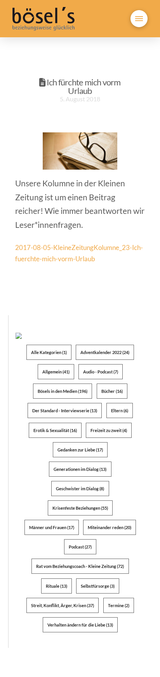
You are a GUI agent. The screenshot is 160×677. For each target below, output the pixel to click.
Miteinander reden (109, 527)
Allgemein (56, 371)
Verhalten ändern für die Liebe (80, 624)
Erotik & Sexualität (55, 430)
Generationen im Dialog (80, 469)
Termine (118, 605)
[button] (139, 18)
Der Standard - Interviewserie (64, 410)
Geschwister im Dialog (80, 488)
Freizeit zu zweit (108, 430)
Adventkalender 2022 (104, 352)
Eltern (119, 410)
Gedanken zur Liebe (80, 449)
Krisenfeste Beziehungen (80, 507)
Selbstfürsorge (98, 585)
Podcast (80, 546)
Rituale (56, 585)
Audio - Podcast (100, 371)
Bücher (112, 391)
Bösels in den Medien (62, 391)
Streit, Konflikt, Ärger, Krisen (62, 605)
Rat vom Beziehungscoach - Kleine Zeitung (80, 566)
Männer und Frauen (51, 527)
